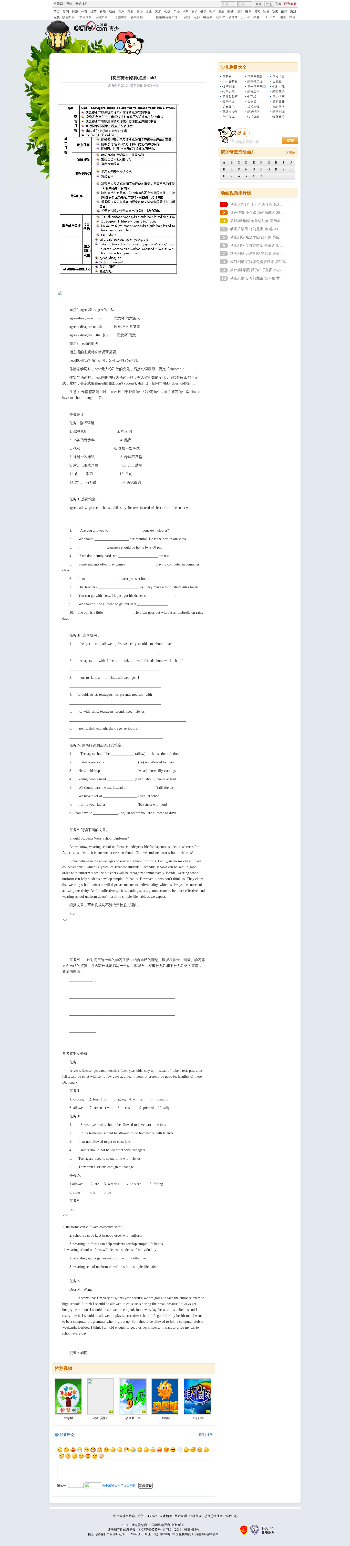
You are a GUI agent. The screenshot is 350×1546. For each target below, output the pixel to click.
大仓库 (251, 102)
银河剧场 (228, 86)
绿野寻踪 (278, 117)
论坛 (266, 11)
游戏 (293, 11)
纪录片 (220, 17)
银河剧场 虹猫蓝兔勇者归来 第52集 (258, 262)
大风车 (277, 82)
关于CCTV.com (147, 1516)
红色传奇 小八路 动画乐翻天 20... (256, 213)
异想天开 (278, 102)
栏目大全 (85, 17)
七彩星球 (278, 86)
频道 (283, 17)
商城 (230, 11)
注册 (269, 4)
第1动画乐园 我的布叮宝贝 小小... (257, 270)
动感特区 (253, 112)
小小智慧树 (230, 82)
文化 (149, 11)
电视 (57, 17)
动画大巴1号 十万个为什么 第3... (256, 204)
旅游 (194, 11)
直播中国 (121, 17)
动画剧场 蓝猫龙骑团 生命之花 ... (256, 245)
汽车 (185, 11)
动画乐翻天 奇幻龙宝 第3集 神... (255, 229)
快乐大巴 (228, 92)
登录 (258, 4)
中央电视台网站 (124, 1516)
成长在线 (253, 107)
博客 (257, 11)
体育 (84, 11)
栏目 (292, 17)
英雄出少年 (230, 112)
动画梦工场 (255, 82)
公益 (167, 11)
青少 (140, 11)
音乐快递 (228, 102)
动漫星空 (253, 92)
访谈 (275, 11)
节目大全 (101, 17)
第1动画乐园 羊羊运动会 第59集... (257, 221)
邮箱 (284, 11)
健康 (203, 11)
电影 (197, 17)
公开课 (245, 17)
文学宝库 (228, 117)
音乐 (121, 11)
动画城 (165, 1418)
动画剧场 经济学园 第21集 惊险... (256, 237)
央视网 (58, 4)
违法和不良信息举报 (121, 1529)
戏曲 (112, 11)
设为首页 (290, 4)
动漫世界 (278, 76)
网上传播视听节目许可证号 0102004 (112, 1534)
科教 (130, 11)
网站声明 (180, 1516)
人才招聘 (166, 1516)
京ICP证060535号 (149, 1529)
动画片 (233, 17)
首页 (57, 11)
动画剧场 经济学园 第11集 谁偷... (256, 254)
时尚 (212, 11)
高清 (187, 17)
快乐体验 (253, 117)
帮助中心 (231, 1516)
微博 (248, 11)
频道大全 (68, 17)
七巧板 (251, 96)
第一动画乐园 (256, 86)
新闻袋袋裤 (230, 96)
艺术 (158, 11)
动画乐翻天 (255, 76)
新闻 (66, 11)
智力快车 (278, 96)
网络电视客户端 (167, 17)
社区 (239, 11)
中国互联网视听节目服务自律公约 (195, 1534)
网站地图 (81, 4)
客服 (278, 4)
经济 (75, 11)
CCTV (270, 17)
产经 (176, 11)
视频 (69, 4)
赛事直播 (137, 17)
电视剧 (207, 17)
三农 (221, 11)
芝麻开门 (228, 107)
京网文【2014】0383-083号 (181, 1529)
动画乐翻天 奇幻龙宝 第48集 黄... (256, 278)
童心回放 (278, 107)
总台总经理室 (213, 1516)
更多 (292, 152)
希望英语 (278, 92)
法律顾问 (195, 1516)
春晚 (103, 11)
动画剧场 (278, 112)
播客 (256, 17)
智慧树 (227, 76)
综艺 (93, 11)
